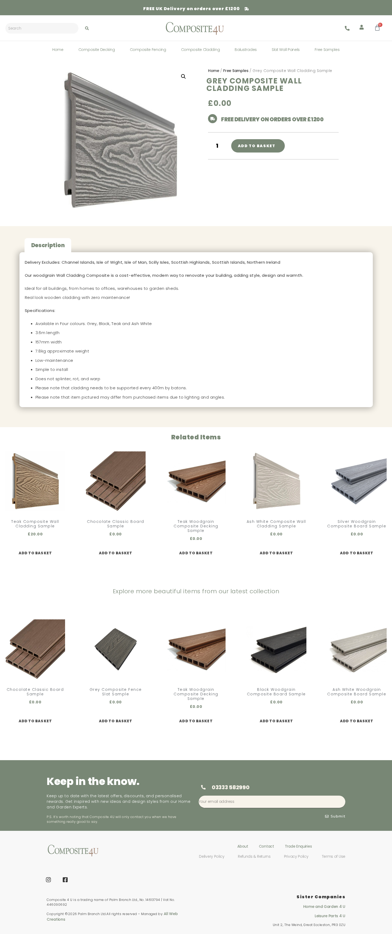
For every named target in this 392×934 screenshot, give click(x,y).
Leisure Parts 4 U (330, 916)
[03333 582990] (203, 787)
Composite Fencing (148, 49)
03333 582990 (230, 787)
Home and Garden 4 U (324, 906)
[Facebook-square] (65, 879)
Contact (266, 846)
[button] (183, 76)
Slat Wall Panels (286, 49)
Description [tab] (48, 245)
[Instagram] (48, 879)
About (242, 846)
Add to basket (256, 146)
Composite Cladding (200, 49)
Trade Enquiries (298, 846)
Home (57, 49)
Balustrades (246, 49)
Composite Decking (96, 49)
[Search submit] (87, 28)
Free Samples (327, 49)
